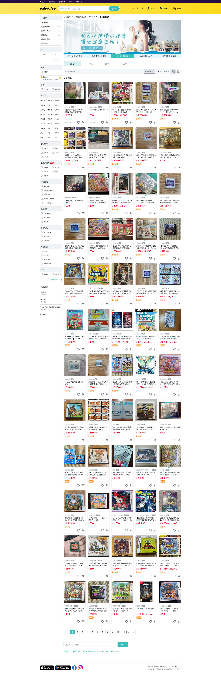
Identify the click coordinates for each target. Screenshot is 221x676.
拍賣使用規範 (168, 669)
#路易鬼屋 (115, 651)
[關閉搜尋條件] (68, 8)
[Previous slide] (89, 93)
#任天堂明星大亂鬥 (90, 651)
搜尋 (123, 644)
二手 (125, 63)
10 (118, 632)
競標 (107, 63)
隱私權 (159, 669)
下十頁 (126, 632)
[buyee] (51, 78)
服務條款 (151, 669)
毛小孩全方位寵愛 (75, 56)
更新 (179, 666)
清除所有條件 (54, 279)
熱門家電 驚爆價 (169, 56)
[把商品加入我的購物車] (83, 122)
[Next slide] (107, 93)
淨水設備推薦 (122, 56)
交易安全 (178, 669)
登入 (138, 8)
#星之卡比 (77, 651)
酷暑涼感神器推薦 (99, 56)
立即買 (90, 63)
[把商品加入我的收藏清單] (78, 122)
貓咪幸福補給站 (146, 56)
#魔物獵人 (67, 651)
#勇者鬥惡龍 (104, 651)
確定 (56, 60)
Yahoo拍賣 (48, 8)
